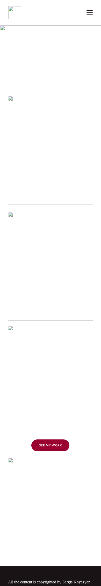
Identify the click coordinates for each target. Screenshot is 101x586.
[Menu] (89, 12)
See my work (50, 445)
